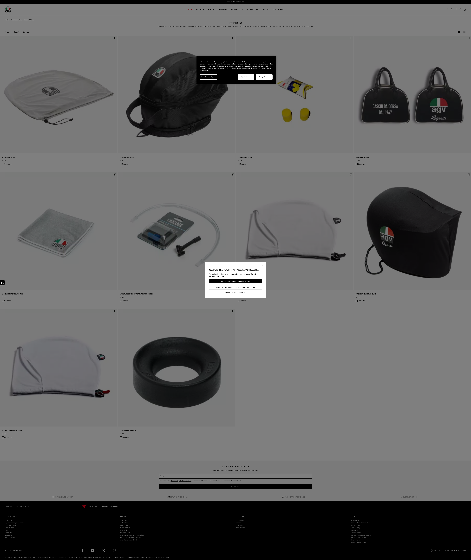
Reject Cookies (246, 77)
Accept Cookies (264, 77)
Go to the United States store (235, 281)
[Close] (262, 265)
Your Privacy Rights (209, 77)
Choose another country (235, 292)
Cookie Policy (265, 68)
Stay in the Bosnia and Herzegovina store (235, 287)
